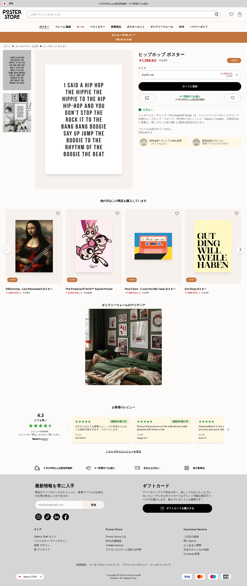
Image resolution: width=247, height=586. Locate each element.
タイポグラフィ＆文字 (27, 46)
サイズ (142, 68)
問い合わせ (190, 541)
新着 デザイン (42, 545)
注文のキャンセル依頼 (196, 549)
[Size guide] (147, 98)
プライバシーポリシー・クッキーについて (147, 564)
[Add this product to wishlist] (232, 98)
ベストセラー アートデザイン (51, 541)
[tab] (231, 14)
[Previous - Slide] (6, 249)
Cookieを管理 (191, 553)
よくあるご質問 (192, 545)
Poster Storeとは (116, 536)
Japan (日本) (30, 576)
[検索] (217, 14)
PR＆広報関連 (113, 541)
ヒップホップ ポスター (55, 46)
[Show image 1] (17, 70)
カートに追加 (189, 86)
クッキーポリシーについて (104, 564)
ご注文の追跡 (191, 536)
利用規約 (81, 564)
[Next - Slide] (240, 249)
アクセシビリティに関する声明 (123, 549)
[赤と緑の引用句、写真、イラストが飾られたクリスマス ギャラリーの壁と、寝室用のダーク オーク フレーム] (123, 347)
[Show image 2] (17, 112)
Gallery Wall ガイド (45, 536)
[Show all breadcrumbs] (7, 46)
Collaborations (114, 545)
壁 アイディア (42, 549)
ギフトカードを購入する (180, 508)
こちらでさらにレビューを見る (123, 451)
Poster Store (132, 575)
